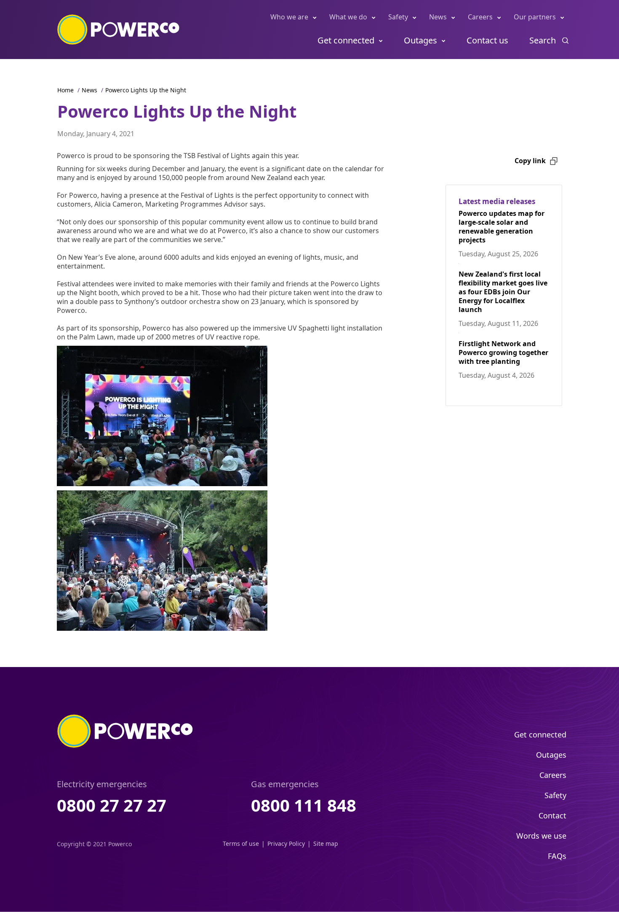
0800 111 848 (303, 805)
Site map (325, 843)
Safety (398, 17)
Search (542, 40)
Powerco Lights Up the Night (145, 90)
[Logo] (118, 29)
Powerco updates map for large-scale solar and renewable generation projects (501, 227)
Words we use (541, 836)
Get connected (346, 40)
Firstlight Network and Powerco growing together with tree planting (503, 352)
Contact (552, 815)
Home (65, 90)
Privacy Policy (286, 843)
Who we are (289, 17)
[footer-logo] (125, 731)
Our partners (535, 17)
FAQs (557, 856)
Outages (420, 40)
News (438, 17)
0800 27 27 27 (111, 805)
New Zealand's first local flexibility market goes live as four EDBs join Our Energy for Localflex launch (503, 291)
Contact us (487, 40)
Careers (480, 17)
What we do (348, 17)
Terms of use (241, 843)
